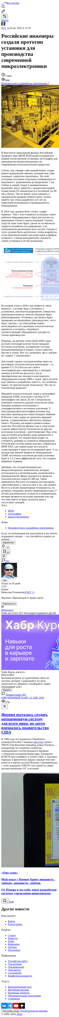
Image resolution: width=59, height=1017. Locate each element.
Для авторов (15, 964)
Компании (14, 944)
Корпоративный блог (20, 987)
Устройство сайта (17, 961)
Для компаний (16, 967)
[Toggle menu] (2, 3)
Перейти (7, 690)
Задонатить (8, 542)
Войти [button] (5, 20)
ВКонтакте (7, 610)
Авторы (12, 947)
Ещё (11, 901)
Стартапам (14, 998)
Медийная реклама (18, 989)
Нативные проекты (19, 992)
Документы (14, 970)
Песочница (14, 950)
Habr (19, 1014)
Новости (13, 938)
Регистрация (15, 924)
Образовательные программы (24, 995)
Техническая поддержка (34, 1010)
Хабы (11, 941)
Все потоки (13, 3)
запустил (39, 742)
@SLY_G (29, 592)
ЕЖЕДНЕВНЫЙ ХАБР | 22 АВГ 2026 (22, 697)
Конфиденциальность (20, 975)
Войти (11, 921)
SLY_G (5, 28)
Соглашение (15, 972)
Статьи (12, 935)
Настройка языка (11, 1011)
